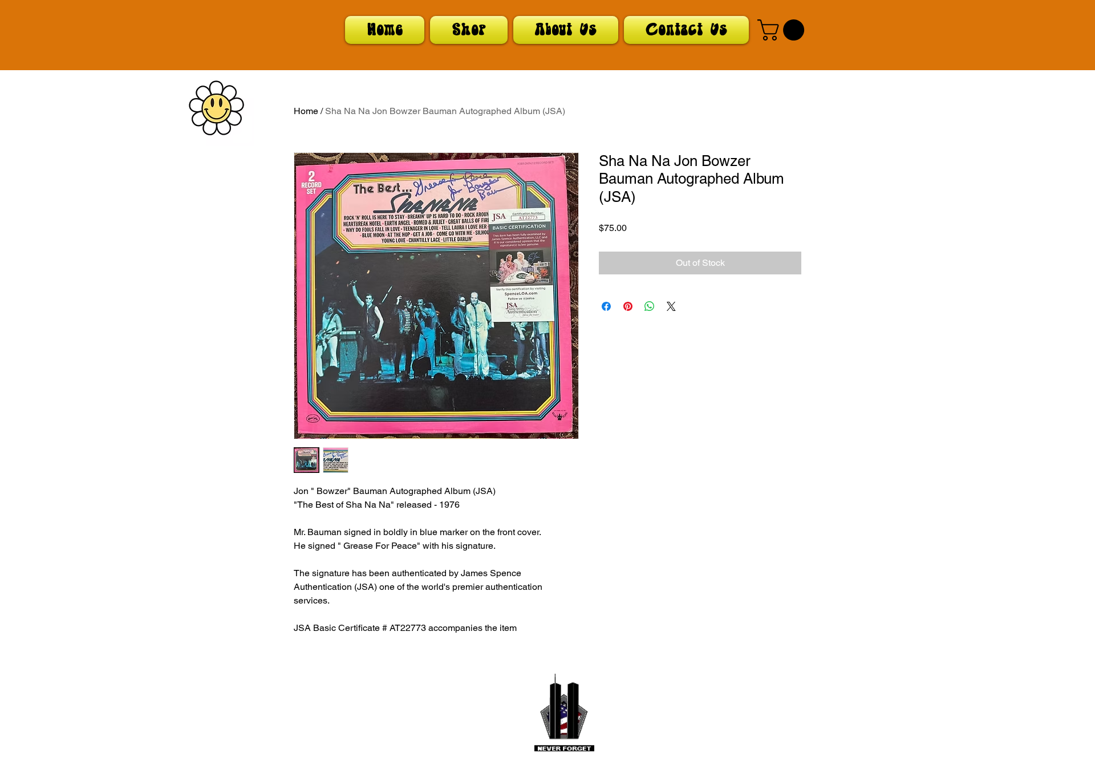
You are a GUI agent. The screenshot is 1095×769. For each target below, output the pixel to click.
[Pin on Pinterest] (628, 306)
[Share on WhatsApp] (649, 306)
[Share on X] (671, 306)
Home (306, 111)
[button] (783, 30)
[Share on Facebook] (606, 306)
